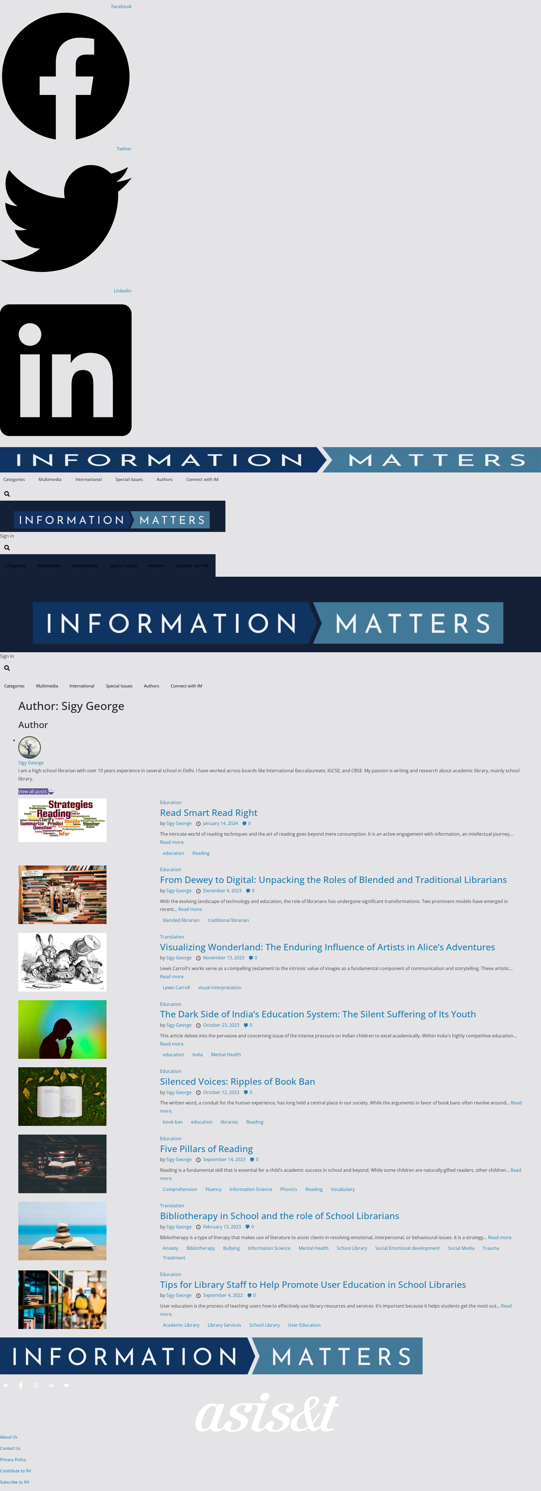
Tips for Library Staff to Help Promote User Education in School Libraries (313, 1284)
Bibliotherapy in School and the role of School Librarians (279, 1216)
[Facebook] (20, 1385)
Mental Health (226, 1054)
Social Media (461, 1248)
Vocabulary (343, 1189)
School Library (352, 1248)
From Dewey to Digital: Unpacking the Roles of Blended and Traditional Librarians (333, 879)
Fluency (213, 1189)
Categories (14, 479)
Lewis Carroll (176, 987)
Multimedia (50, 479)
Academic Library (181, 1325)
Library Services (224, 1325)
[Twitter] (5, 1385)
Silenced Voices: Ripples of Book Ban (237, 1081)
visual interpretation (219, 987)
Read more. (172, 842)
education (173, 853)
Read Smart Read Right (209, 812)
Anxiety (170, 1248)
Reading (201, 853)
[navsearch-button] (7, 493)
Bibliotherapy (201, 1248)
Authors (164, 479)
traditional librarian (228, 920)
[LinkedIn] (51, 1385)
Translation (172, 937)
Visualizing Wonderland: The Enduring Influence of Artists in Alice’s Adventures (327, 947)
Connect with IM (202, 479)
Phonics (288, 1189)
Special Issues (129, 479)
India (197, 1054)
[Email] (51, 791)
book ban (173, 1122)
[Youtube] (66, 1385)
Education (170, 802)
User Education (304, 1325)
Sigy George (31, 763)
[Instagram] (36, 1385)
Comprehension (180, 1189)
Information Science (251, 1189)
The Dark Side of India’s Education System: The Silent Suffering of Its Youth (318, 1014)
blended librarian (181, 920)
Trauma (491, 1248)
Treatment (174, 1258)
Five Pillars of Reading (206, 1148)
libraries (229, 1122)
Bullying (231, 1248)
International (89, 479)
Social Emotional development (407, 1248)
